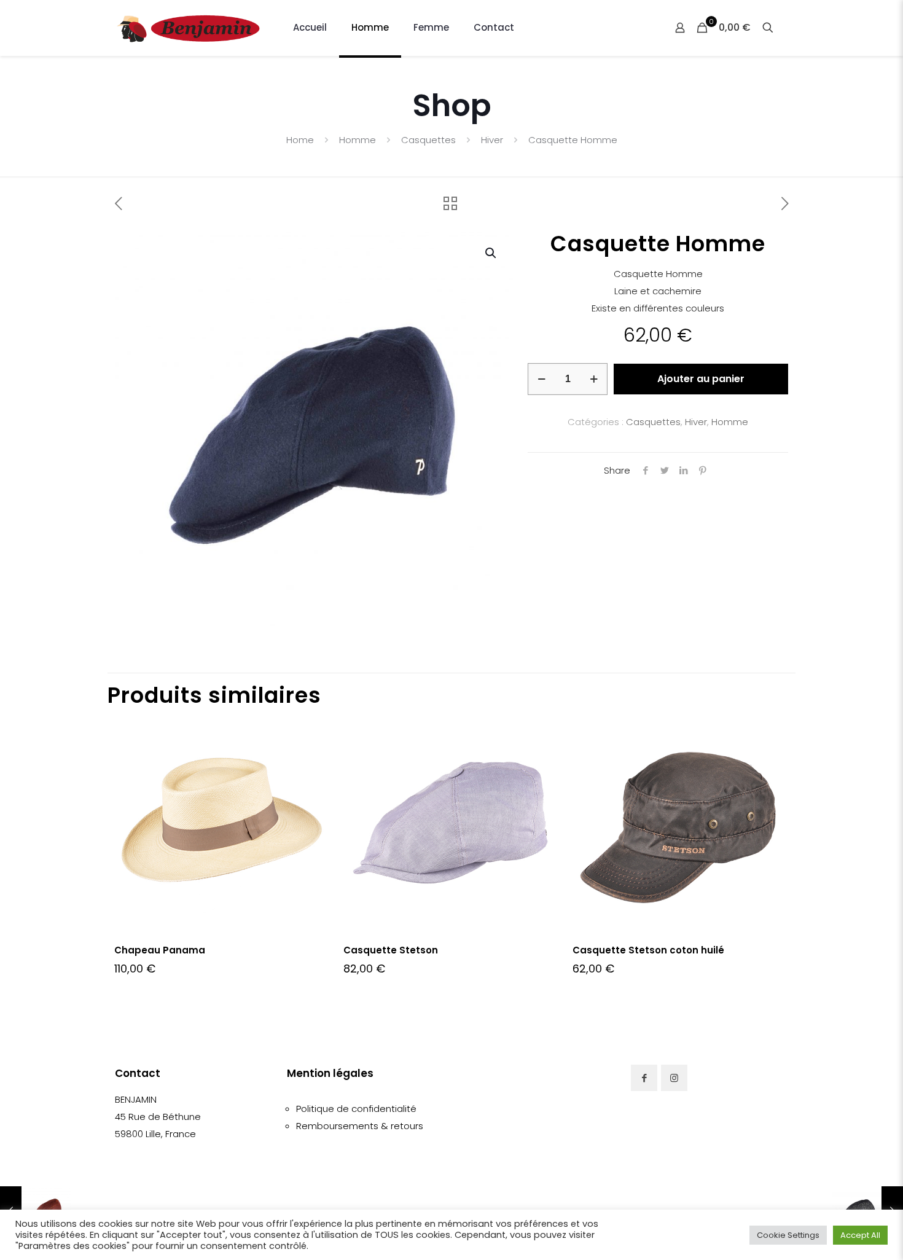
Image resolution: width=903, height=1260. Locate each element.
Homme (357, 139)
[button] (491, 253)
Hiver (492, 139)
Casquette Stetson (390, 950)
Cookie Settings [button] (788, 1235)
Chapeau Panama (159, 950)
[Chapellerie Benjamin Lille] (188, 27)
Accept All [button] (860, 1235)
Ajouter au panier (701, 379)
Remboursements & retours (359, 1125)
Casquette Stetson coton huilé (648, 950)
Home (300, 139)
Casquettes (428, 139)
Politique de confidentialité (356, 1108)
